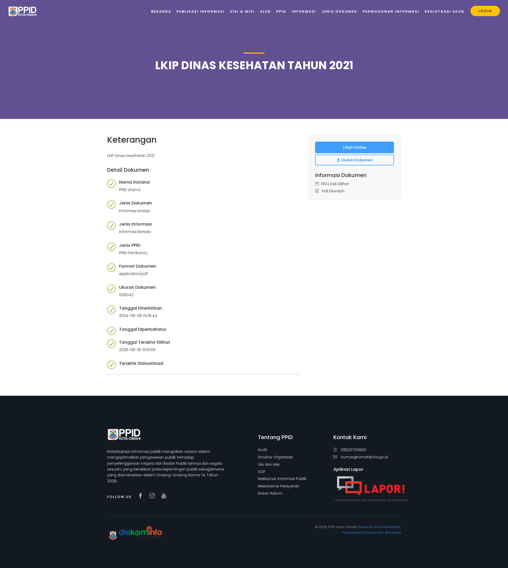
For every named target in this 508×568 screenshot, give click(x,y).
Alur (265, 11)
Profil (262, 450)
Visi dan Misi (269, 464)
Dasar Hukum (270, 493)
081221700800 (353, 450)
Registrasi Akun (444, 11)
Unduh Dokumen (356, 160)
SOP (261, 471)
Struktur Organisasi (275, 457)
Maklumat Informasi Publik (282, 478)
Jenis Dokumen (339, 11)
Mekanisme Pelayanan (279, 486)
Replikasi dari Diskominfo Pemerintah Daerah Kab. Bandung (371, 529)
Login (485, 10)
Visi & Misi (242, 11)
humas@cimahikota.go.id (364, 457)
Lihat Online (354, 147)
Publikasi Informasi (200, 11)
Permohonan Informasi (390, 11)
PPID (281, 11)
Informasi (304, 11)
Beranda (161, 11)
